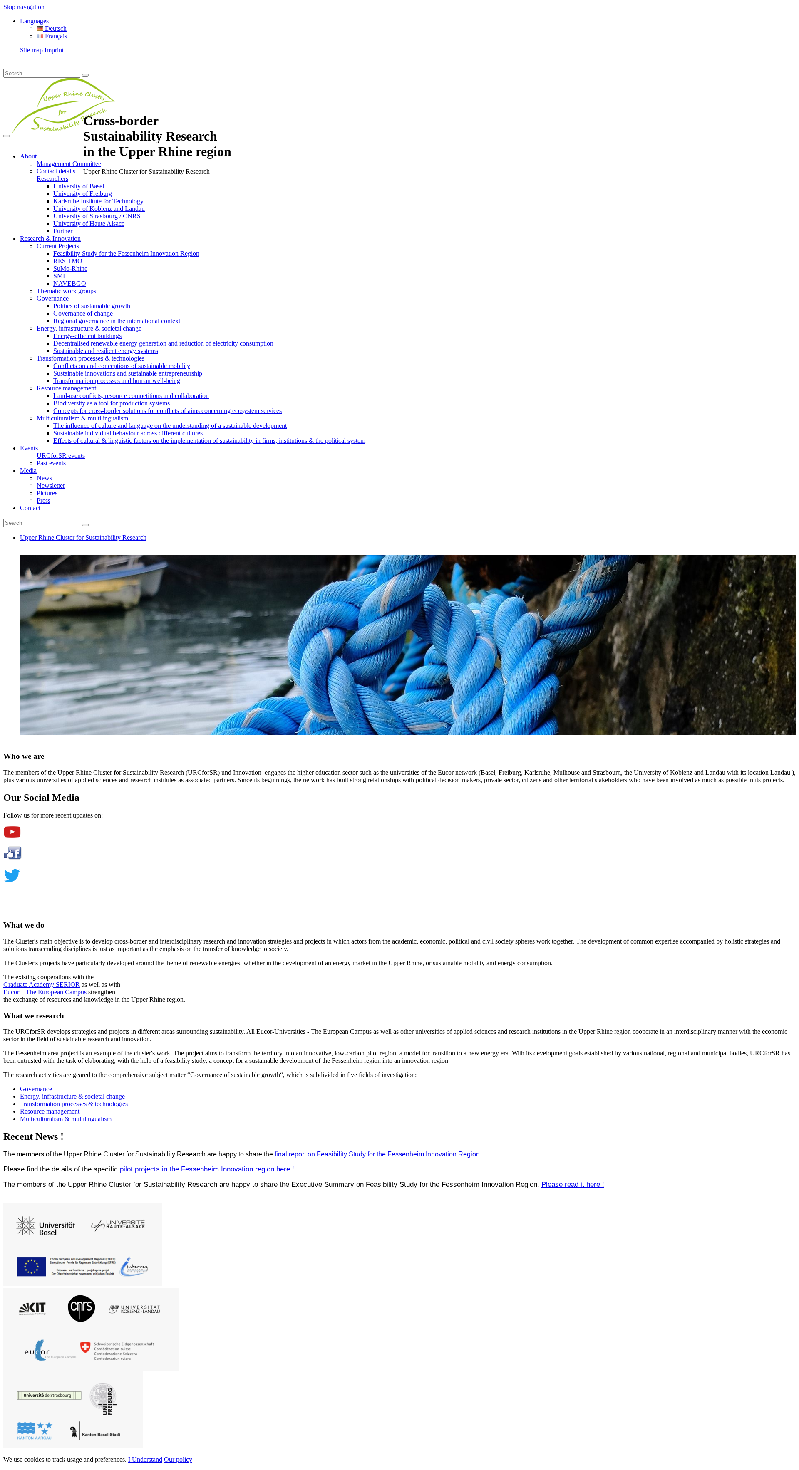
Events (29, 448)
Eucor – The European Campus (45, 992)
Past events (51, 463)
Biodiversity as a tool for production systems (111, 403)
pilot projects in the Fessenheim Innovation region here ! (207, 1169)
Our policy (178, 1459)
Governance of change (83, 313)
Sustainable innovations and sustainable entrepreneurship (127, 373)
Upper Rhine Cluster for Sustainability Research (83, 537)
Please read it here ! (572, 1184)
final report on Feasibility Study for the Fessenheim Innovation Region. (378, 1154)
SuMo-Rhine (70, 268)
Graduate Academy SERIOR (41, 984)
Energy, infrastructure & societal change (89, 328)
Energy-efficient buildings (87, 335)
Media (28, 470)
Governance (53, 298)
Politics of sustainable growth (91, 305)
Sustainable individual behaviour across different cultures (128, 433)
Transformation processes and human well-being (116, 380)
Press (43, 500)
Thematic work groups (66, 290)
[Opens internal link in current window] (12, 835)
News (44, 478)
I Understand (145, 1459)
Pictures (47, 493)
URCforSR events (61, 455)
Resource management (66, 388)
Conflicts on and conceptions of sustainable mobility (121, 365)
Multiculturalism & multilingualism (82, 418)
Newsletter (51, 485)
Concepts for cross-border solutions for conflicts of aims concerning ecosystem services (167, 410)
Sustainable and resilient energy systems (105, 350)
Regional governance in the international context (116, 320)
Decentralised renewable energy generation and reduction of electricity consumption (163, 343)
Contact (30, 507)
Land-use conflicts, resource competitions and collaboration (131, 395)
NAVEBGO (69, 283)
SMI (59, 275)
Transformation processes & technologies (90, 358)
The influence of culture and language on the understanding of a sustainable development (170, 425)
